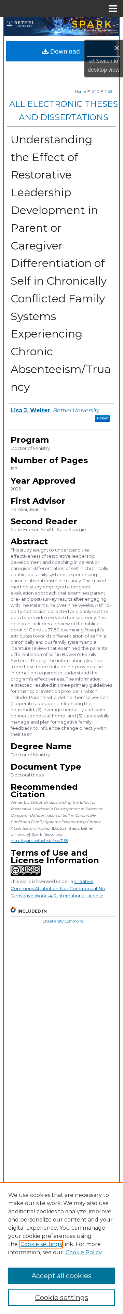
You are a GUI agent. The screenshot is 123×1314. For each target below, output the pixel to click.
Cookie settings (41, 1244)
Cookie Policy (84, 1252)
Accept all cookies (61, 1276)
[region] (61, 1248)
